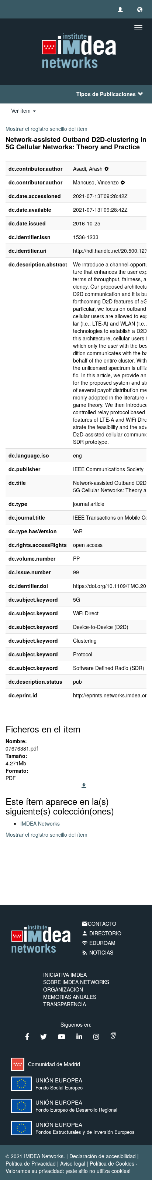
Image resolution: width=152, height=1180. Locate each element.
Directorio (101, 933)
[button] (139, 9)
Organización (63, 989)
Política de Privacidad (31, 1163)
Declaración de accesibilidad (102, 1156)
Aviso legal (72, 1163)
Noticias (97, 952)
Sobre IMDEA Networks (76, 982)
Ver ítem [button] (21, 110)
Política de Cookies (112, 1163)
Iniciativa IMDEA (65, 974)
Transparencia (64, 1004)
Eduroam (98, 942)
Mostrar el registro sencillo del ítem (46, 128)
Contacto (99, 923)
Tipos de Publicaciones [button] (106, 94)
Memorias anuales (69, 996)
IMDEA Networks (40, 823)
